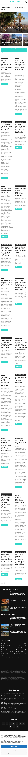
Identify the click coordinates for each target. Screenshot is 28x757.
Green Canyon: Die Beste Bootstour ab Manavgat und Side (7, 283)
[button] (26, 732)
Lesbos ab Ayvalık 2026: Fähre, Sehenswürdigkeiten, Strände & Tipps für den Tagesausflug (7, 251)
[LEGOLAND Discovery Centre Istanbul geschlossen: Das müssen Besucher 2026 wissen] (21, 276)
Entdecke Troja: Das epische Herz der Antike (6, 190)
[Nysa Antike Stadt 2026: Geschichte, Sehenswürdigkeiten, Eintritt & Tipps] (5, 633)
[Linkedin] (10, 723)
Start (2, 5)
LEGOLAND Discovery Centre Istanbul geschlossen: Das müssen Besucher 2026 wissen (21, 285)
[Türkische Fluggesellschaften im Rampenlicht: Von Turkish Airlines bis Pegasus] (7, 373)
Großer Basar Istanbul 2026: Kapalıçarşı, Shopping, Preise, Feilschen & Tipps (6, 558)
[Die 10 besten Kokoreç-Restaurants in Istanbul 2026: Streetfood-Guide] (5, 601)
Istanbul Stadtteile (5, 58)
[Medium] (13, 723)
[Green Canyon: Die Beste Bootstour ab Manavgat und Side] (7, 276)
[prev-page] (2, 583)
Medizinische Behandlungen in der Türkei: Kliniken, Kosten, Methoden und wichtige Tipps (7, 122)
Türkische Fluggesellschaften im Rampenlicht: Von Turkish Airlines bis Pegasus (6, 381)
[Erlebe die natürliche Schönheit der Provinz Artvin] (21, 493)
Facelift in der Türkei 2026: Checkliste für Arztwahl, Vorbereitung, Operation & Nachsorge (5, 502)
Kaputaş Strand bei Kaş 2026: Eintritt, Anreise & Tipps (20, 249)
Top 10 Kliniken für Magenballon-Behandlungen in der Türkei (6, 127)
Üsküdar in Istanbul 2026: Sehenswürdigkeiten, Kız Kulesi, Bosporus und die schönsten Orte (17, 593)
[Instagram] (7, 723)
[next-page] (4, 583)
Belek (3, 278)
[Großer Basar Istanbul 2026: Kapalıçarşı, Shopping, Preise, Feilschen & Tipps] (7, 550)
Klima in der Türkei (19, 438)
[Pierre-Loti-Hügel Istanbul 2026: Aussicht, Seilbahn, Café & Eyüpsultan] (21, 184)
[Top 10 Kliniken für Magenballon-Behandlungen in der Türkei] (7, 120)
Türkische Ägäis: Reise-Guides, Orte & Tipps (7, 244)
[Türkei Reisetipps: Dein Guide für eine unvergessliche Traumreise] (11, 40)
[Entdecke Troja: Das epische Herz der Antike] (7, 184)
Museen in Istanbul (19, 338)
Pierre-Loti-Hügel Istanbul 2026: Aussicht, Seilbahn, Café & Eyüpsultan (20, 192)
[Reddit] (20, 723)
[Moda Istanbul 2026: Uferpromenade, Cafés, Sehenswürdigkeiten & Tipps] (7, 56)
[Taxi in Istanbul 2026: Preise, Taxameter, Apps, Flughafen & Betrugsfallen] (7, 336)
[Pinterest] (17, 723)
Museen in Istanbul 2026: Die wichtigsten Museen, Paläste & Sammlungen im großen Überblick (21, 345)
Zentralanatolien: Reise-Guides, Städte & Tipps (20, 375)
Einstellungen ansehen (14, 753)
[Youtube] (17, 726)
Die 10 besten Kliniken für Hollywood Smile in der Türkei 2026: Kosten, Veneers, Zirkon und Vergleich (20, 560)
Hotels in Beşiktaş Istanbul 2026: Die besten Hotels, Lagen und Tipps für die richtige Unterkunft (18, 618)
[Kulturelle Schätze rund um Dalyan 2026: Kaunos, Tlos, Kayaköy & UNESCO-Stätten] (21, 120)
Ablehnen (14, 750)
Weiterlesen (4, 83)
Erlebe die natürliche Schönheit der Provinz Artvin (19, 500)
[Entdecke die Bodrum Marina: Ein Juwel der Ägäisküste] (14, 22)
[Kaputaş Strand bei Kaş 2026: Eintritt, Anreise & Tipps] (21, 243)
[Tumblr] (10, 726)
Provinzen (17, 495)
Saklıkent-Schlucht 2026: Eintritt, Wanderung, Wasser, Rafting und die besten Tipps (18, 607)
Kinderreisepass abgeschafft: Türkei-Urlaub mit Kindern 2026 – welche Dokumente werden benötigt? (6, 445)
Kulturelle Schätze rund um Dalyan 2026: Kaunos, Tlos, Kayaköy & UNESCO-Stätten (20, 129)
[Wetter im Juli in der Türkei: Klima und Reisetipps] (21, 436)
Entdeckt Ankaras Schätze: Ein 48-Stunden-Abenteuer (20, 379)
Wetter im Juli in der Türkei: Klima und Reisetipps (20, 442)
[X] (14, 726)
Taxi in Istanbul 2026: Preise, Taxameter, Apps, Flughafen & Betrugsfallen (6, 344)
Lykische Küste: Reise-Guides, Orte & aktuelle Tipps (20, 122)
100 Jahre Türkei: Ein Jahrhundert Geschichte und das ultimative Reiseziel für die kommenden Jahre (20, 66)
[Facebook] (3, 723)
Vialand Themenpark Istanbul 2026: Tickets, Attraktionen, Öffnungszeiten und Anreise (18, 625)
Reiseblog (17, 58)
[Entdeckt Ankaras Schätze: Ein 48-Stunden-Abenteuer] (21, 373)
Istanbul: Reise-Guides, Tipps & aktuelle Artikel (21, 186)
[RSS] (23, 723)
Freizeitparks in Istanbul (20, 278)
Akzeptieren (14, 746)
